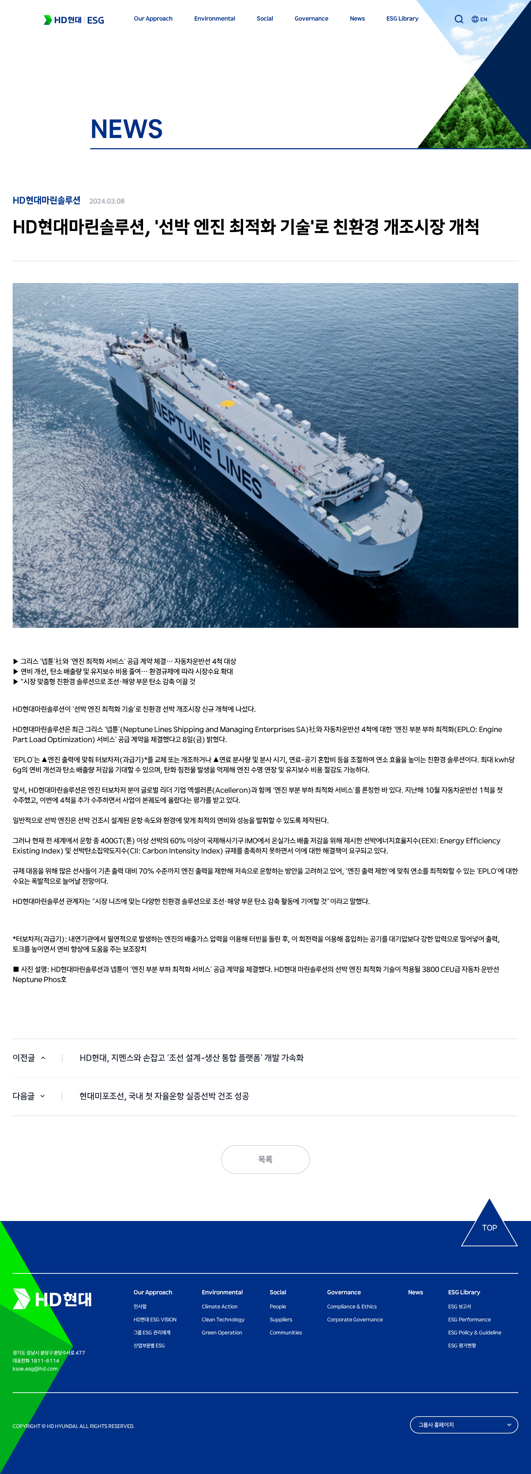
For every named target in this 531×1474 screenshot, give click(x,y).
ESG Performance (469, 1319)
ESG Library (403, 19)
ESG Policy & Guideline (474, 1332)
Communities (286, 1332)
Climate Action (220, 1306)
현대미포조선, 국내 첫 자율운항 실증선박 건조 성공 (164, 1096)
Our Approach (153, 19)
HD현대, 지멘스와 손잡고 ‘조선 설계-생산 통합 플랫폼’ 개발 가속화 (192, 1058)
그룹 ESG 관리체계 (152, 1332)
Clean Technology (223, 1319)
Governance (311, 19)
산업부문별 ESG (149, 1345)
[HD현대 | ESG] (73, 20)
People (278, 1306)
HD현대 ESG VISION (155, 1319)
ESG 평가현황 (462, 1345)
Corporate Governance (355, 1319)
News (357, 19)
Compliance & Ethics (352, 1306)
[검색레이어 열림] (459, 19)
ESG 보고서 (459, 1306)
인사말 (140, 1306)
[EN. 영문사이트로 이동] (479, 19)
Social (265, 19)
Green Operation (222, 1332)
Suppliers (281, 1319)
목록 (265, 1159)
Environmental (214, 19)
